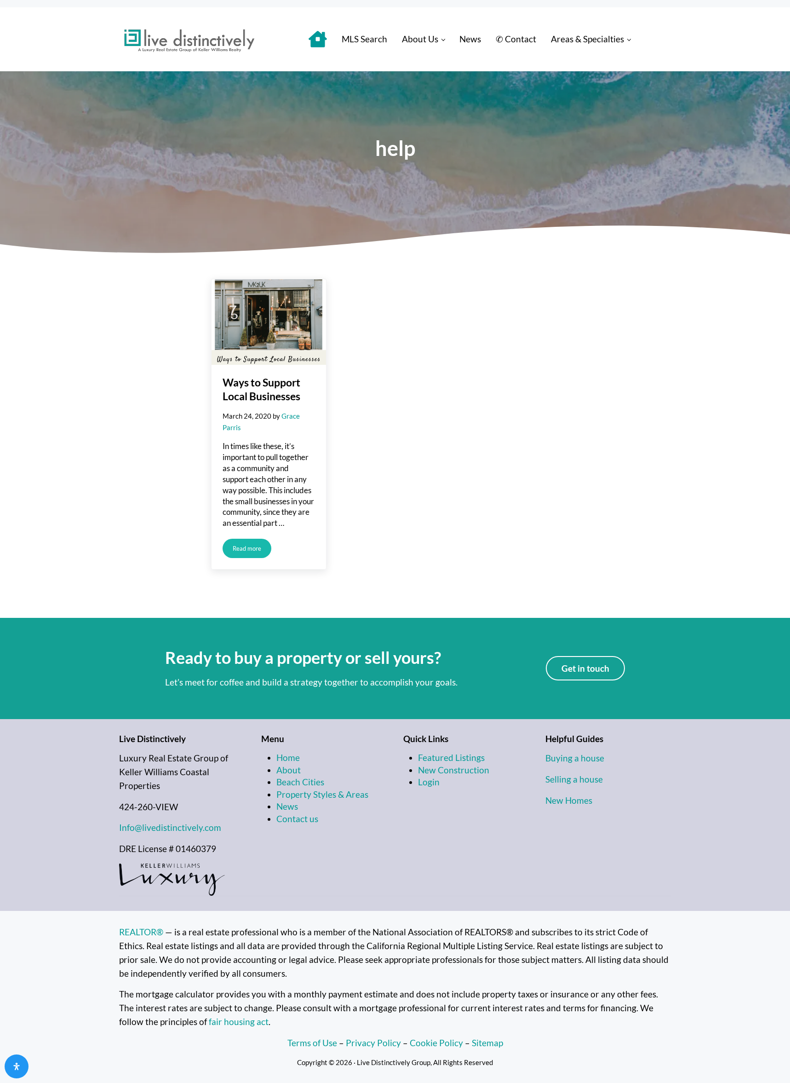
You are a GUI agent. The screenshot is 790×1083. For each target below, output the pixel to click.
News (287, 806)
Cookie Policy (436, 1043)
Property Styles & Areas (322, 794)
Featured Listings (451, 758)
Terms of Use (312, 1043)
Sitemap (487, 1043)
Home (288, 758)
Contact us (297, 819)
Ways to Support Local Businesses (261, 389)
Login (429, 782)
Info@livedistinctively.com (170, 828)
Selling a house (574, 779)
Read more (252, 550)
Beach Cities (300, 782)
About (288, 770)
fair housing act (239, 1022)
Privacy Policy (373, 1043)
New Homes (568, 800)
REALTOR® (141, 932)
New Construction (453, 770)
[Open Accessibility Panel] (17, 1066)
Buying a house (574, 758)
